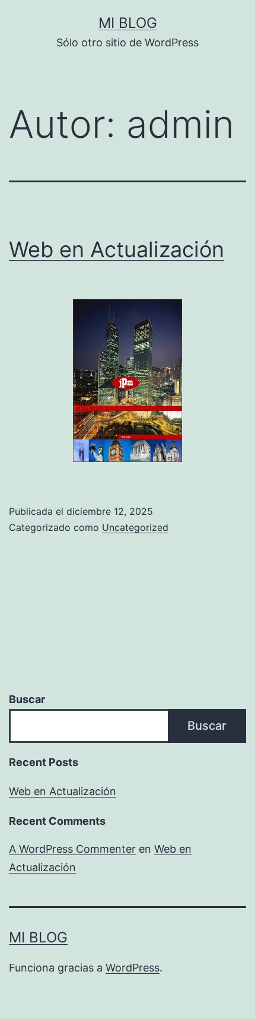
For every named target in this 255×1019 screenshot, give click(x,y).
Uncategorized (135, 527)
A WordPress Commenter (72, 849)
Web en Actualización (116, 249)
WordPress (133, 967)
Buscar (27, 699)
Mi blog (127, 22)
